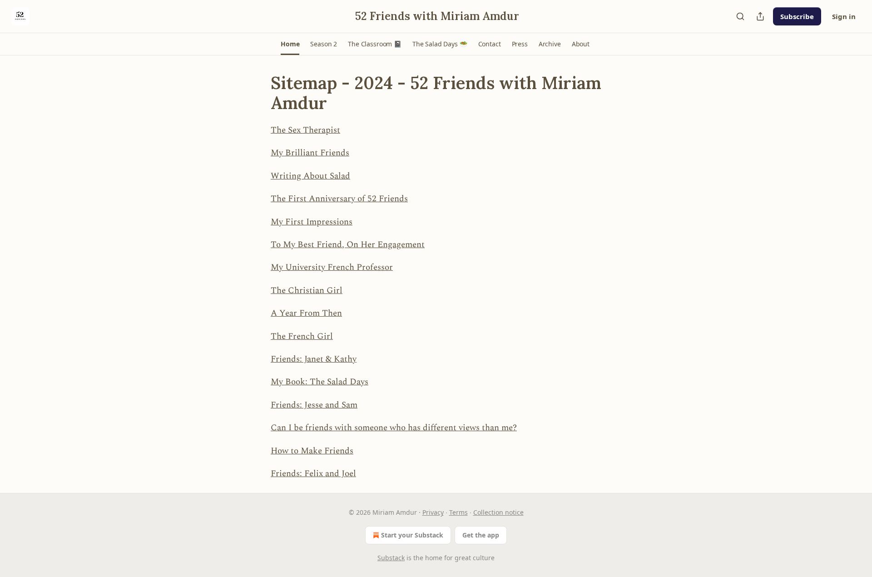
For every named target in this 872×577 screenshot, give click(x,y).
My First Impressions (311, 222)
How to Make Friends (312, 451)
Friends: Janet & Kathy (314, 359)
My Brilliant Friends (310, 152)
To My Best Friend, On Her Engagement (348, 244)
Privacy (433, 512)
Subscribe (797, 16)
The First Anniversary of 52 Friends (339, 198)
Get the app (480, 535)
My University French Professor (332, 267)
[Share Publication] (760, 16)
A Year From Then (306, 313)
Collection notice (498, 512)
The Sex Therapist (305, 130)
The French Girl (302, 336)
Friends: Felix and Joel (313, 473)
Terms (458, 512)
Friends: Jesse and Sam (314, 405)
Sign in (844, 16)
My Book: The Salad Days (319, 381)
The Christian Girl (306, 290)
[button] (290, 44)
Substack (391, 557)
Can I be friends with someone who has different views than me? (394, 427)
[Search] (740, 16)
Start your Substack (412, 535)
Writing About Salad (310, 176)
